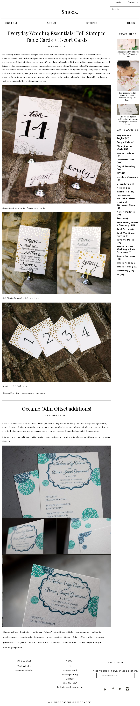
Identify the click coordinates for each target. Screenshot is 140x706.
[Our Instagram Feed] (129, 688)
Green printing (70, 674)
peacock (100, 637)
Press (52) (122, 218)
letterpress (39, 637)
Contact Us (133, 2)
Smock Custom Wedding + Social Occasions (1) (126, 249)
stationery (37, 632)
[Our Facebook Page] (114, 688)
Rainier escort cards (36, 207)
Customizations (10, 632)
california (96, 632)
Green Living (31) (126, 184)
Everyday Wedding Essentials (72, 58)
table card (41, 393)
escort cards (27, 393)
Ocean (67, 637)
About (52, 23)
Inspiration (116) (125, 192)
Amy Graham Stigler (64, 632)
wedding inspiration (12, 647)
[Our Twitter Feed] (122, 688)
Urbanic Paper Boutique (90, 642)
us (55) (120, 275)
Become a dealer (24, 670)
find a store (116, 663)
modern (58, 637)
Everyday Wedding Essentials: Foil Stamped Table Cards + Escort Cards (56, 36)
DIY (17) (121, 173)
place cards (9, 642)
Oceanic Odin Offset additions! (56, 408)
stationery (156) (125, 271)
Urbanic (13, 423)
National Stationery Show (61, 54)
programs (21, 642)
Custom (11, 23)
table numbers (69, 642)
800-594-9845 (70, 682)
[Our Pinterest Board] (107, 688)
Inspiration (25, 632)
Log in (118, 2)
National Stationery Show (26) (126, 205)
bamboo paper (83, 632)
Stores (91, 23)
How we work (70, 670)
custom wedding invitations (18, 62)
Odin (82, 423)
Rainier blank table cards (13, 207)
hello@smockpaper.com (70, 686)
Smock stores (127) (127, 267)
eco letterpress (10, 637)
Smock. (70, 11)
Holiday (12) (123, 188)
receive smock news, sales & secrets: (115, 671)
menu (49, 637)
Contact (70, 678)
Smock (32, 642)
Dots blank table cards (12, 298)
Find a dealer (24, 665)
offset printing (86, 637)
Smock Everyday (11, 393)
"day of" (48, 632)
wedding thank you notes (72, 65)
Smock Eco (43, 642)
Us (70, 665)
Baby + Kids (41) (125, 142)
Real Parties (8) (126, 229)
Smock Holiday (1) (126, 263)
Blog (131, 23)
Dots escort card (31, 298)
